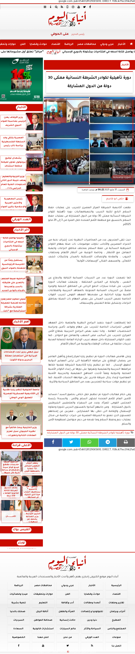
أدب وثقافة (67, 603)
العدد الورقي (21, 219)
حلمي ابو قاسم (115, 199)
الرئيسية (116, 585)
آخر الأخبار (21, 230)
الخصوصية (18, 637)
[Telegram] (108, 442)
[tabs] (45, 7)
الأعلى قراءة (21, 445)
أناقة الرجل (42, 611)
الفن (22, 44)
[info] (50, 7)
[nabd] (67, 7)
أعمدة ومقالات (92, 603)
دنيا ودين (92, 620)
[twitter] (84, 7)
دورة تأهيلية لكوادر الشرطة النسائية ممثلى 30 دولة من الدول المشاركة (89, 433)
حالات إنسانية (67, 620)
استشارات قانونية (43, 629)
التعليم (43, 603)
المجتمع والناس (116, 629)
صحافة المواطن (43, 620)
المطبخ (116, 620)
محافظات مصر (87, 44)
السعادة (18, 629)
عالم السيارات (68, 629)
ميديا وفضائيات (19, 594)
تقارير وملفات (116, 603)
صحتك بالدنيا (17, 611)
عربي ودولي (107, 44)
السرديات (18, 620)
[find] (56, 7)
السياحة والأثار (92, 629)
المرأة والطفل (67, 611)
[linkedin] (73, 7)
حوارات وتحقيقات (43, 594)
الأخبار (121, 44)
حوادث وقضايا (38, 44)
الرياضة (68, 44)
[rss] (62, 7)
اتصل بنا (116, 646)
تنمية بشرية (18, 603)
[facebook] (90, 7)
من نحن (67, 637)
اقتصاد (55, 44)
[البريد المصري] (21, 80)
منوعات (116, 637)
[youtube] (79, 7)
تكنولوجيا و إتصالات (92, 611)
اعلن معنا (43, 637)
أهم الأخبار (21, 322)
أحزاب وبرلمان (117, 611)
